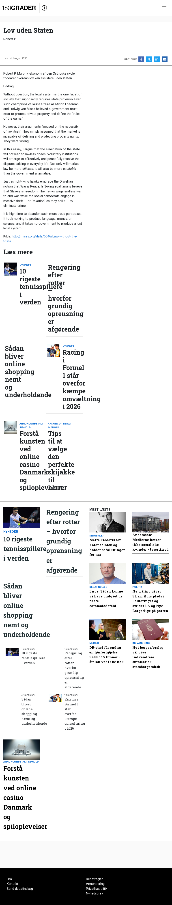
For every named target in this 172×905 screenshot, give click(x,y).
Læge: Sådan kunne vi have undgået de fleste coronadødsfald (106, 598)
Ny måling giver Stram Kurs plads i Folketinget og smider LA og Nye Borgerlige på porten (150, 601)
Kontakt (12, 884)
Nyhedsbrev (94, 893)
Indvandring (141, 642)
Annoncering (95, 884)
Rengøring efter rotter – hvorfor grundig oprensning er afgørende (58, 298)
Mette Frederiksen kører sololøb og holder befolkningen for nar (107, 547)
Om (9, 879)
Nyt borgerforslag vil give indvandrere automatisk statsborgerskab (147, 657)
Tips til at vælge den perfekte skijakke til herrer (58, 460)
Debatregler (94, 879)
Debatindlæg (98, 586)
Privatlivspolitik (96, 889)
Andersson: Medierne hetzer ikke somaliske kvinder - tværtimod (150, 542)
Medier (94, 642)
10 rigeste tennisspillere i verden (29, 286)
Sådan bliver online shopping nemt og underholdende (15, 372)
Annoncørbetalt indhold (29, 425)
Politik (137, 586)
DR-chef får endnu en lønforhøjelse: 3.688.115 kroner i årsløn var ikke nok (106, 654)
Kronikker (96, 535)
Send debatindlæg (20, 889)
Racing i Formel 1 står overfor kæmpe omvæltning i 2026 (72, 379)
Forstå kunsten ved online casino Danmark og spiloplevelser (29, 460)
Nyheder (25, 265)
